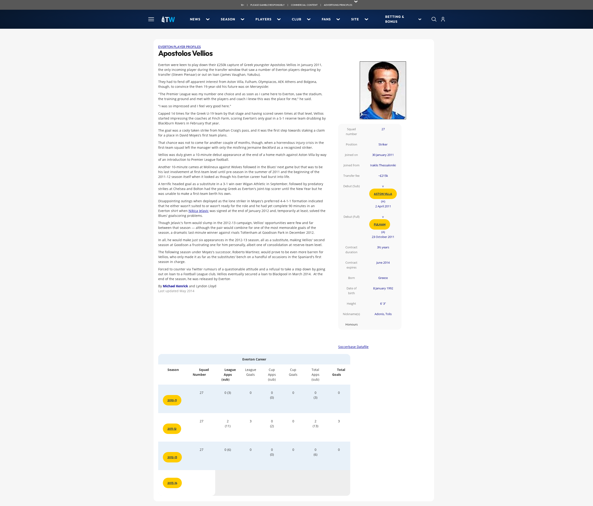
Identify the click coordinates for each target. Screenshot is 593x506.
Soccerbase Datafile (353, 347)
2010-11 (172, 400)
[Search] (434, 19)
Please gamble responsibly (267, 4)
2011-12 (172, 428)
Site (355, 19)
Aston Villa (383, 194)
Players (263, 19)
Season (228, 19)
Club (296, 19)
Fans (326, 19)
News (195, 19)
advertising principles (338, 4)
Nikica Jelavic (199, 211)
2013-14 (172, 483)
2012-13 (172, 457)
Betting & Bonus (394, 19)
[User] (443, 19)
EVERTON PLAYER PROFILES (179, 47)
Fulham (379, 224)
